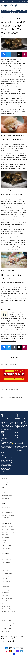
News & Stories (5, 1)
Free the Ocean (6, 542)
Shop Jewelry (5, 576)
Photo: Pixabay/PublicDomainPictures (12, 135)
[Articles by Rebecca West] (4, 314)
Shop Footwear (6, 567)
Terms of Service (6, 507)
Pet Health (4, 600)
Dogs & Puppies (6, 595)
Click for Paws (5, 537)
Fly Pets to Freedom (7, 628)
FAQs (3, 490)
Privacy (4, 509)
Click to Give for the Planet (9, 532)
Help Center (5, 482)
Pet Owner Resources (7, 598)
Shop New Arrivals (6, 581)
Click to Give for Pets (7, 526)
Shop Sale (4, 578)
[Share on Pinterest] (24, 54)
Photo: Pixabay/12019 (8, 190)
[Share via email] (19, 54)
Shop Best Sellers (6, 559)
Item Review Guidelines (8, 515)
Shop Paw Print (6, 562)
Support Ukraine (6, 631)
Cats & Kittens (5, 592)
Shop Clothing (5, 565)
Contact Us (5, 487)
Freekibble (5, 540)
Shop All (4, 557)
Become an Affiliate (7, 495)
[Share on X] (8, 54)
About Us (4, 493)
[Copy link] (13, 54)
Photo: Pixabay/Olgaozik (8, 270)
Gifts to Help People (7, 620)
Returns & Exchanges (7, 484)
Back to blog (15, 357)
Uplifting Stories (6, 606)
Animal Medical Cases (7, 626)
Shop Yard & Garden (7, 573)
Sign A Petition (6, 548)
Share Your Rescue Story (8, 611)
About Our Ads (5, 518)
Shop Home (5, 570)
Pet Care (4, 603)
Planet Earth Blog (6, 609)
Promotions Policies (7, 512)
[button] (20, 5)
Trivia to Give (5, 534)
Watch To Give (16, 1)
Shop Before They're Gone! (14, 379)
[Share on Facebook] (3, 54)
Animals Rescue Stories (8, 590)
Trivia (23, 1)
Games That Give (6, 545)
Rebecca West (13, 36)
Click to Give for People (8, 529)
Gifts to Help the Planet (8, 623)
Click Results (5, 498)
